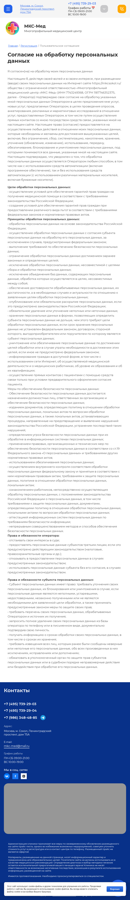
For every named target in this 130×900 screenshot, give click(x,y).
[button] (8, 9)
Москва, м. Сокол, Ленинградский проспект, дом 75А (37, 9)
